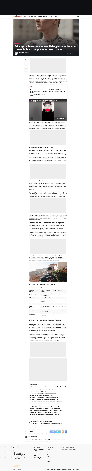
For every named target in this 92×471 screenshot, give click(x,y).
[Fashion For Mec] (17, 16)
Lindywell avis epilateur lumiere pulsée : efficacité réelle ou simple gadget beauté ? (45, 408)
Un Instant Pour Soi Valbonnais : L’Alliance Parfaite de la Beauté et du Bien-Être (45, 414)
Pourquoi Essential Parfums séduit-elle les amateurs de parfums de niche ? (44, 393)
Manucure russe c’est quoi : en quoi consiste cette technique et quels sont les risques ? (46, 410)
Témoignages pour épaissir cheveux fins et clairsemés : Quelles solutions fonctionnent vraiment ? (48, 389)
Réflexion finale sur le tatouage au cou (37, 89)
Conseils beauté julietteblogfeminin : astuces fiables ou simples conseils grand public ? (46, 401)
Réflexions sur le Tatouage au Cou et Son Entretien (37, 95)
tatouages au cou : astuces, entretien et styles (38, 161)
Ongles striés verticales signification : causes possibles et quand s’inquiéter (44, 404)
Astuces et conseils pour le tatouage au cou (57, 91)
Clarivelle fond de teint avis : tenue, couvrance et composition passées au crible (45, 406)
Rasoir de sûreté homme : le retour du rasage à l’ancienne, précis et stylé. (44, 412)
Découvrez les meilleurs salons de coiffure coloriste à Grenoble (41, 395)
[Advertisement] (46, 7)
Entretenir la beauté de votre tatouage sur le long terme (38, 92)
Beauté (16, 43)
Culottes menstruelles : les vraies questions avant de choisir (39, 454)
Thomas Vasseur (21, 52)
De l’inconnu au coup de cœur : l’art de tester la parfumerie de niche (42, 391)
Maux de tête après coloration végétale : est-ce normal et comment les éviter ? (44, 403)
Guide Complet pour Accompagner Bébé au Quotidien (37, 458)
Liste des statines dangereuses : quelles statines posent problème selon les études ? (46, 397)
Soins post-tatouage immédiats (55, 89)
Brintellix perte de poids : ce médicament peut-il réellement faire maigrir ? (44, 399)
